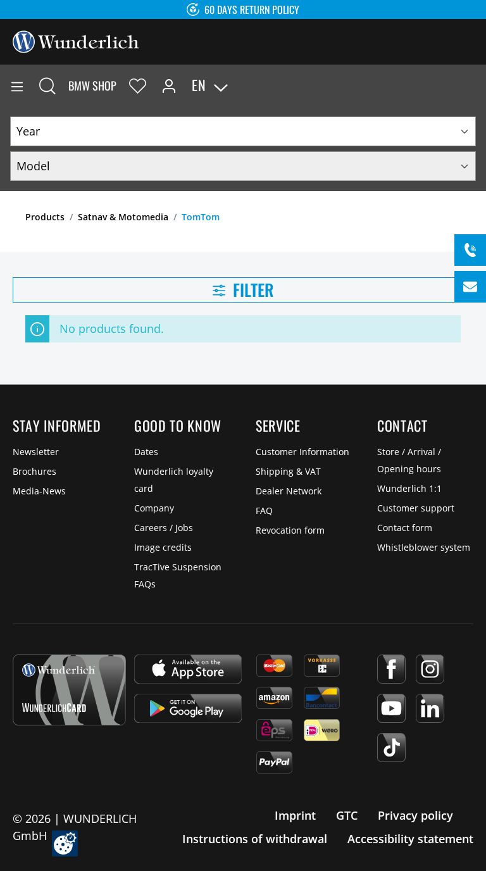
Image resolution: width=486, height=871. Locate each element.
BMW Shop (92, 85)
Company (154, 508)
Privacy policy (415, 815)
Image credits (163, 547)
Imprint (295, 815)
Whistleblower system (423, 547)
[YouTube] (391, 708)
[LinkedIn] (430, 708)
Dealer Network (288, 491)
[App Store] (188, 669)
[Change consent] (65, 843)
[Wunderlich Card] (69, 690)
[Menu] (17, 85)
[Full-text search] (47, 85)
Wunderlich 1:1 (409, 488)
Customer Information (302, 452)
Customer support (415, 508)
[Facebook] (391, 669)
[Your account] (169, 85)
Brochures (34, 471)
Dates (146, 452)
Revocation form (290, 530)
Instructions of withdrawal (254, 838)
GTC (347, 815)
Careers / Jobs (163, 528)
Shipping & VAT (288, 471)
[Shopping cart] (475, 85)
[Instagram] (430, 669)
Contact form (404, 528)
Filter (251, 289)
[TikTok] (391, 747)
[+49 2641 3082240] (470, 250)
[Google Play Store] (188, 708)
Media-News (39, 491)
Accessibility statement (410, 838)
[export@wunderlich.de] (470, 287)
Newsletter (36, 452)
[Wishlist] (138, 85)
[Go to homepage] (76, 40)
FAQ (264, 510)
